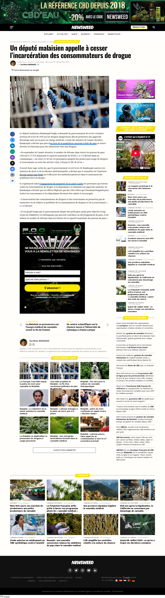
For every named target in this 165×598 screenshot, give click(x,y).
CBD (152, 406)
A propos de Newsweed (22, 577)
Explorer (48, 34)
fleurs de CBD (134, 365)
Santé (74, 34)
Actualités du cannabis (29, 42)
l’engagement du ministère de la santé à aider (61, 183)
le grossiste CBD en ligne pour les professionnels (134, 374)
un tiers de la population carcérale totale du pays (73, 143)
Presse (78, 577)
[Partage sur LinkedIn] (12, 145)
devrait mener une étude (31, 174)
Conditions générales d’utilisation (54, 577)
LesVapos (123, 325)
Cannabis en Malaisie (66, 41)
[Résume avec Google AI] (12, 169)
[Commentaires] (12, 180)
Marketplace (114, 34)
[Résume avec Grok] (12, 163)
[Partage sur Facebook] (12, 134)
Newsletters (139, 27)
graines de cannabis (135, 333)
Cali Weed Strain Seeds (137, 347)
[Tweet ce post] (12, 140)
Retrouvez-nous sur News (118, 577)
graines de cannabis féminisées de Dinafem (135, 418)
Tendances (98, 34)
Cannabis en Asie (46, 42)
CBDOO (124, 427)
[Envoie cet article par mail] (12, 174)
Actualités (62, 34)
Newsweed (14, 42)
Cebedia (31, 581)
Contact (63, 581)
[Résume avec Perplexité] (12, 157)
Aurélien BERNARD (28, 64)
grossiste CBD (135, 399)
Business (85, 34)
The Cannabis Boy (47, 581)
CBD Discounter (123, 437)
